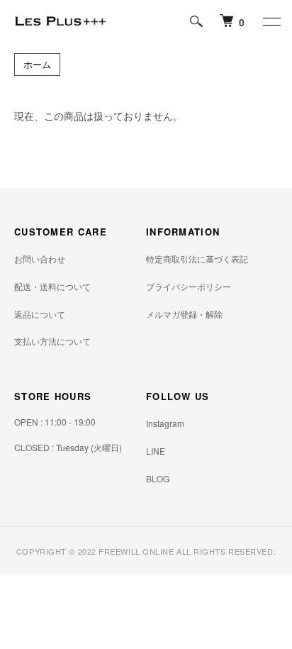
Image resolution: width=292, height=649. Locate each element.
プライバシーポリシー (188, 286)
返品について (39, 314)
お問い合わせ (39, 259)
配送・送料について (52, 286)
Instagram (165, 423)
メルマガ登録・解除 (184, 314)
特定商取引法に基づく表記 (197, 259)
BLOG (157, 478)
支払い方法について (52, 341)
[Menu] (270, 21)
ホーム (37, 64)
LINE (155, 451)
